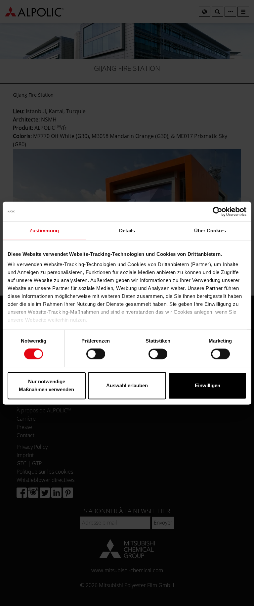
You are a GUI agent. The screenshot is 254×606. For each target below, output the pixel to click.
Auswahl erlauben (127, 385)
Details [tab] (127, 230)
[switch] (95, 354)
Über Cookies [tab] (210, 230)
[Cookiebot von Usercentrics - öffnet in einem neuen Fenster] (217, 211)
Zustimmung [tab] (44, 230)
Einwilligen (207, 385)
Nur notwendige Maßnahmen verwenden (46, 385)
